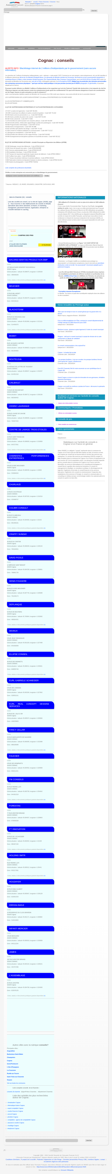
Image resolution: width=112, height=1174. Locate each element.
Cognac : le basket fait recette (67, 352)
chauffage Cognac (13, 1125)
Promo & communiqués (72, 48)
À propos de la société (28, 1159)
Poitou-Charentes (44, 1)
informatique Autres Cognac (16, 1105)
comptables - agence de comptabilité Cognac (22, 1120)
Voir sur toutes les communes (16, 1083)
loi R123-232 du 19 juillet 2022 (90, 79)
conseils (35, 1)
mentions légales (93, 1159)
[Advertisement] (56, 30)
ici (44, 280)
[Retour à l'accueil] (13, 4)
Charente (52, 1)
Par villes (57, 48)
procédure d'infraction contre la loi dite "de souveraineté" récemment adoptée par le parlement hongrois (81, 265)
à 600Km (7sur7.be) (70, 276)
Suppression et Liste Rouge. (52, 1159)
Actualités (87, 48)
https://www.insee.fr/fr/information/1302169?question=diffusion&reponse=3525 (61, 1167)
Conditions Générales (13, 1159)
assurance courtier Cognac (16, 1122)
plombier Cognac (13, 1117)
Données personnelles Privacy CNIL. (75, 1159)
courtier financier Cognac (15, 1111)
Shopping (31, 48)
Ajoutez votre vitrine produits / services (68, 403)
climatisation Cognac (14, 1102)
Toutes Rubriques (44, 48)
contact (102, 1159)
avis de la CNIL (36, 81)
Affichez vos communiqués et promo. (67, 413)
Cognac (37, 3)
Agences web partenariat (60, 1161)
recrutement (47, 1161)
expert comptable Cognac (15, 1108)
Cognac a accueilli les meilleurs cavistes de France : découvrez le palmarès (81, 386)
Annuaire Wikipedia (67, 1170)
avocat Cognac (12, 1114)
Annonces (21, 48)
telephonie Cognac (13, 1128)
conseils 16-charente (13, 1091)
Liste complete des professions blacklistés (18, 168)
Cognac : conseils (56, 60)
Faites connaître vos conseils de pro (67, 424)
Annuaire (28, 1)
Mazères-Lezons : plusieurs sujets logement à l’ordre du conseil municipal (81, 329)
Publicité (40, 1159)
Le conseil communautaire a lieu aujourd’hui (71, 345)
